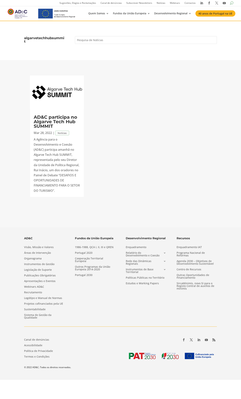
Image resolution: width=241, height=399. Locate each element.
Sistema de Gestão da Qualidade (37, 316)
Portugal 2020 (83, 253)
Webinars (175, 3)
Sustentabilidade (35, 309)
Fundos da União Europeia (129, 13)
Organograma (33, 258)
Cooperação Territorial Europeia (89, 260)
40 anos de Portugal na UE (215, 13)
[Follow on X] (191, 340)
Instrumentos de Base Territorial (139, 271)
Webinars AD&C (34, 286)
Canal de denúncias (111, 3)
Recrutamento (33, 292)
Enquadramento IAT (189, 247)
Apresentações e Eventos (40, 281)
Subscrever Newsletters (139, 3)
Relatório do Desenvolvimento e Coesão (142, 254)
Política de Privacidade (38, 351)
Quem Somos (96, 13)
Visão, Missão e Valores (39, 247)
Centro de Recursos (189, 269)
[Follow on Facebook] (184, 340)
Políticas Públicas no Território (145, 277)
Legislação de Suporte (38, 269)
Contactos (190, 3)
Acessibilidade (33, 345)
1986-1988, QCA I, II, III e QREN (94, 247)
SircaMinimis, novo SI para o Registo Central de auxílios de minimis (195, 286)
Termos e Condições (37, 356)
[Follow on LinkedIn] (199, 340)
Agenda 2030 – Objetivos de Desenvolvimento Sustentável (195, 262)
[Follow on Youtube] (206, 340)
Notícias (161, 3)
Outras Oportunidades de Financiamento (193, 276)
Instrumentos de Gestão (39, 264)
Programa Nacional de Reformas (191, 254)
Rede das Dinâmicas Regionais (138, 262)
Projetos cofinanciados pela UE (43, 303)
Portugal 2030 (83, 275)
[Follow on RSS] (214, 340)
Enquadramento (136, 247)
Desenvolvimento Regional (171, 13)
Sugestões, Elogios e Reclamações (77, 3)
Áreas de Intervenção (37, 253)
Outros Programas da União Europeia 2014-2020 (92, 268)
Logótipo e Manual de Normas (43, 298)
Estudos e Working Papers (142, 283)
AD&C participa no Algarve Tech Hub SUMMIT (55, 121)
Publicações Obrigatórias (40, 275)
